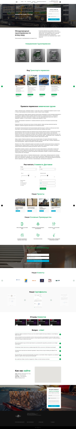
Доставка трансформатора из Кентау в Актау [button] (43, 208)
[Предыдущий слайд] (2, 86)
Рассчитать (43, 188)
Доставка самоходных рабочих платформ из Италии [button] (19, 208)
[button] (22, 52)
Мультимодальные (54, 86)
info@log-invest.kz (56, 2)
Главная (22, 1)
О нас (25, 1)
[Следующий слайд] (74, 86)
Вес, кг (22, 173)
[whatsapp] (60, 2)
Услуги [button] (32, 2)
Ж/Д (16, 86)
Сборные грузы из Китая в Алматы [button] (55, 208)
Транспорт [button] (34, 1)
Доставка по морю (43, 86)
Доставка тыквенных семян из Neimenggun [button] (31, 208)
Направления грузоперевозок (41, 1)
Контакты (35, 2)
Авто (28, 86)
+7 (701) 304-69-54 (22, 375)
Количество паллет (43, 173)
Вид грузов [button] (29, 1)
